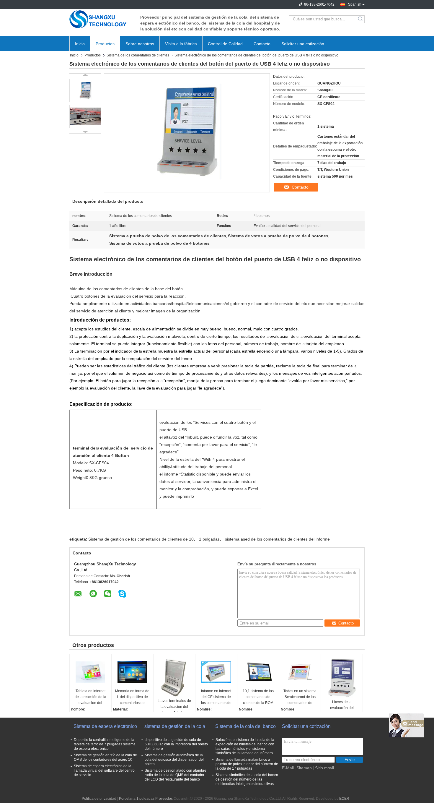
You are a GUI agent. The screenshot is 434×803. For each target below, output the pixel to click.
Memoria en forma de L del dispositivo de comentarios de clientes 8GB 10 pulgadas (132, 697)
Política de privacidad (99, 798)
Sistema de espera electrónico (105, 726)
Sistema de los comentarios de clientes (138, 55)
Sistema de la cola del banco (245, 726)
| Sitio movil (323, 767)
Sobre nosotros (139, 43)
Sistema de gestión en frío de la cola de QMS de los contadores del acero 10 (105, 757)
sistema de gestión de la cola (174, 726)
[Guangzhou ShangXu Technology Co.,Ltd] (101, 19)
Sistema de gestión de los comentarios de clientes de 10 (141, 539)
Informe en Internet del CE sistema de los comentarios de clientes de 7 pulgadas (216, 697)
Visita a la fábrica (181, 43)
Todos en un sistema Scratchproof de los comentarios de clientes (299, 697)
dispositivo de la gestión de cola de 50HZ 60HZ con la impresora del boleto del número (176, 744)
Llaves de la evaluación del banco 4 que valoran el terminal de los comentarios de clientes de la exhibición (341, 708)
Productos (105, 43)
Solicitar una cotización (302, 43)
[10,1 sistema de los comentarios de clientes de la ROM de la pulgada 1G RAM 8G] (258, 672)
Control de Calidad (225, 43)
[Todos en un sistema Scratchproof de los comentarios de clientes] (300, 672)
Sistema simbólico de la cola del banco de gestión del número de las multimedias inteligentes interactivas (247, 779)
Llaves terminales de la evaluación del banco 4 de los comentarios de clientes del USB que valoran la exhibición (174, 707)
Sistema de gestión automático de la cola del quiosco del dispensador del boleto (174, 759)
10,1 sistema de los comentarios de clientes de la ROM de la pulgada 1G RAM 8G (258, 697)
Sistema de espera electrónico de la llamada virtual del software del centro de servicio (104, 770)
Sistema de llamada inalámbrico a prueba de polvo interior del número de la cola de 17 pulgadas (247, 763)
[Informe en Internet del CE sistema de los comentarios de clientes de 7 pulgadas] (216, 672)
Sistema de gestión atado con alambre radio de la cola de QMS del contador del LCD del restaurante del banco (175, 774)
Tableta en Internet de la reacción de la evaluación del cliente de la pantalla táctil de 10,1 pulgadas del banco (90, 697)
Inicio (80, 43)
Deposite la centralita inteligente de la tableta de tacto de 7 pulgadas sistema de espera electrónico (105, 744)
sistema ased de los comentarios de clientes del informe (277, 539)
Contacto (262, 43)
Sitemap (304, 767)
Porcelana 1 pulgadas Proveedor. (146, 798)
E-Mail (288, 767)
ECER (344, 798)
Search (361, 19)
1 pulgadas (209, 539)
